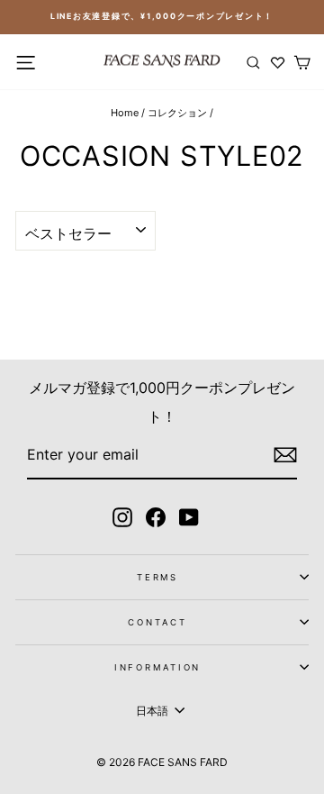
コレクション (177, 112)
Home (125, 112)
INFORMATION (158, 667)
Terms (157, 577)
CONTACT (157, 622)
